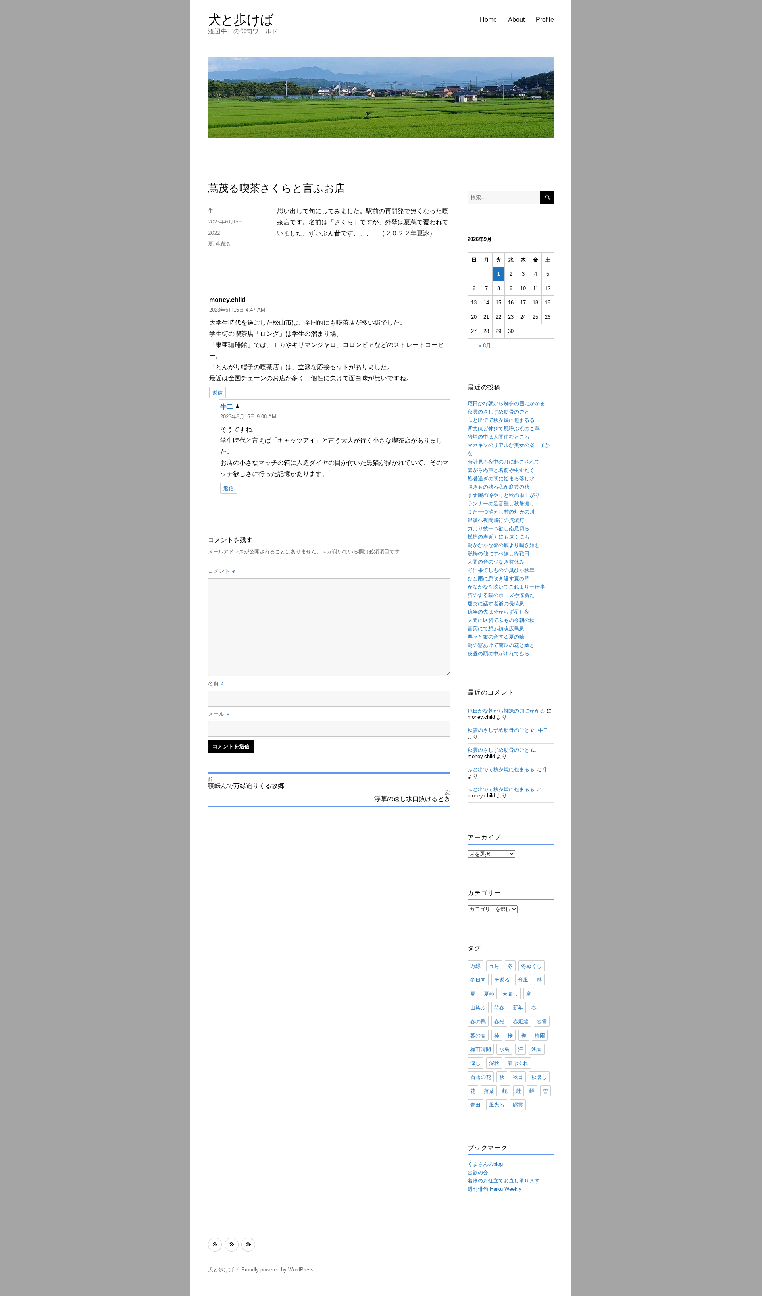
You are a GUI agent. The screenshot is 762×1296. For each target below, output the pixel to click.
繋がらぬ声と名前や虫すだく (501, 470)
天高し (510, 993)
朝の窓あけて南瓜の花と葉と (501, 645)
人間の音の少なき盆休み (496, 562)
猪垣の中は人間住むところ (498, 437)
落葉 (489, 1091)
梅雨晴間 (480, 1049)
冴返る (502, 979)
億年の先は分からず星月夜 (498, 612)
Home (488, 19)
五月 (494, 966)
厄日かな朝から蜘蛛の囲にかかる (506, 403)
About (516, 19)
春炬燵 (520, 1021)
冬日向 (478, 979)
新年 (518, 1007)
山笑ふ (478, 1007)
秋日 (518, 1077)
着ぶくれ (518, 1063)
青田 (475, 1105)
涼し (475, 1063)
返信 (217, 393)
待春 (499, 1007)
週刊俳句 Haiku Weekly (494, 1189)
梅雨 (540, 1035)
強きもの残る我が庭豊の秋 (498, 487)
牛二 (213, 210)
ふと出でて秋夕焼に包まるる (501, 420)
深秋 (494, 1063)
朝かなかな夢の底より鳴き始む (504, 545)
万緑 (475, 966)
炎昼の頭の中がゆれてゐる (498, 654)
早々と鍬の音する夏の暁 (496, 637)
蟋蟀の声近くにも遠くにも (498, 537)
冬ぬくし (531, 966)
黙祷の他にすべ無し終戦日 (498, 554)
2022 (214, 232)
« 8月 (485, 346)
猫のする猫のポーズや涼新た (501, 595)
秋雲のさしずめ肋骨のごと (498, 412)
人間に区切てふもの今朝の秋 (501, 620)
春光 (499, 1021)
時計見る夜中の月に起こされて (504, 462)
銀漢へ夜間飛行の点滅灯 (496, 520)
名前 (216, 683)
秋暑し (539, 1077)
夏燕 (489, 993)
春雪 (542, 1021)
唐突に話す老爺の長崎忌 (496, 604)
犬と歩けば (240, 19)
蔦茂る (223, 244)
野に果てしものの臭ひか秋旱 (501, 570)
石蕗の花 (480, 1077)
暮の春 (478, 1035)
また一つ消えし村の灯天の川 (501, 512)
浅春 (536, 1049)
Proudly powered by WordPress (277, 1270)
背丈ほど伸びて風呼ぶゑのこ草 (504, 428)
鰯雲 (518, 1105)
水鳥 (504, 1049)
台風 (523, 979)
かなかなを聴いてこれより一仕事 (506, 587)
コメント (221, 571)
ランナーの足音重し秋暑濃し (501, 503)
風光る (496, 1105)
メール (219, 714)
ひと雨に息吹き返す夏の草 (498, 579)
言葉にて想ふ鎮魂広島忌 (496, 629)
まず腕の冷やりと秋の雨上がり (504, 495)
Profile (545, 19)
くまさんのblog (485, 1164)
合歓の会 (478, 1172)
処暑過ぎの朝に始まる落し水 (501, 478)
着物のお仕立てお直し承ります (504, 1181)
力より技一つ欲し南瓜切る (498, 528)
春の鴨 (478, 1021)
